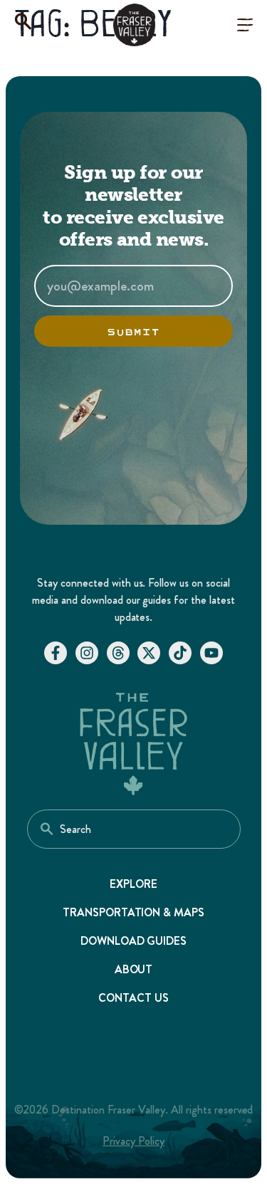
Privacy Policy (133, 1141)
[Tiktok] (180, 652)
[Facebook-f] (55, 652)
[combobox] (134, 829)
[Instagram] (86, 652)
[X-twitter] (148, 652)
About (134, 969)
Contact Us (133, 998)
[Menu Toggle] (245, 25)
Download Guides (133, 941)
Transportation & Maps (134, 912)
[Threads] (118, 652)
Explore (133, 884)
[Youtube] (211, 652)
